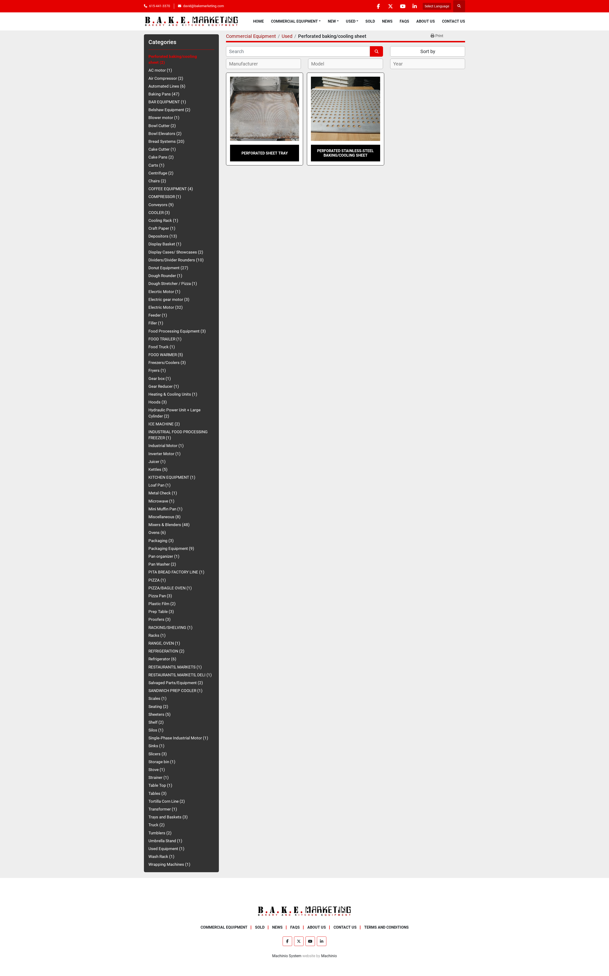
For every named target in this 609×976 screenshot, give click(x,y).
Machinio (329, 956)
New (332, 21)
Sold (370, 21)
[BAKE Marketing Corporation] (304, 911)
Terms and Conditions (386, 927)
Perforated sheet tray (264, 153)
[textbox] (246, 63)
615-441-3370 (159, 6)
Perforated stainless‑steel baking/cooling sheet (345, 153)
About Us (425, 21)
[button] (296, 21)
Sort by (427, 51)
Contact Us (453, 21)
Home (258, 21)
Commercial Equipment (294, 21)
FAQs (404, 21)
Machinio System (286, 956)
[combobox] (263, 64)
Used (350, 21)
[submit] (376, 51)
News (387, 21)
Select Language (437, 6)
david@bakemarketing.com (203, 6)
